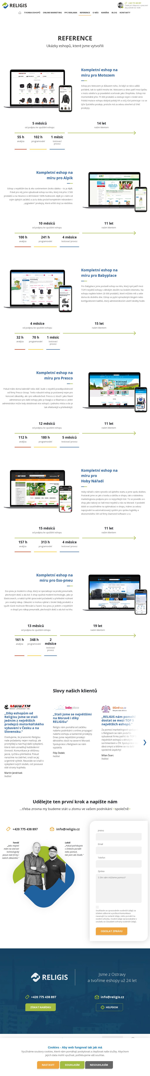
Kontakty (125, 12)
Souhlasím (72, 1065)
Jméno (101, 830)
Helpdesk (112, 1007)
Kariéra (105, 12)
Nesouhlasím (99, 1065)
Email (100, 844)
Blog (114, 12)
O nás (96, 12)
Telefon (101, 857)
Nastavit (48, 1065)
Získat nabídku (40, 1007)
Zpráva (101, 871)
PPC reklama (70, 12)
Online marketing (52, 12)
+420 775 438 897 (134, 3)
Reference (85, 12)
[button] (133, 742)
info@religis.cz (68, 829)
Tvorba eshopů (32, 12)
